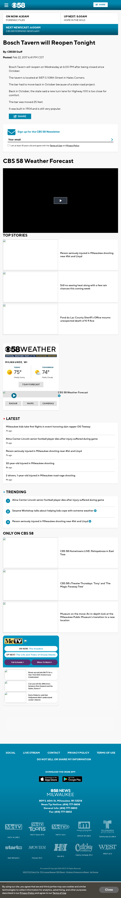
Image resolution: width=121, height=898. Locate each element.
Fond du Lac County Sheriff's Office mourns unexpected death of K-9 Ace (85, 319)
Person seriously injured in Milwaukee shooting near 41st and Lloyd (86, 255)
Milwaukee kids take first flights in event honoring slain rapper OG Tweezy (48, 426)
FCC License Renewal (48, 872)
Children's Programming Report (77, 872)
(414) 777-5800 (68, 808)
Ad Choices (94, 872)
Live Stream (31, 752)
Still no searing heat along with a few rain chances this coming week (83, 287)
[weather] (10, 372)
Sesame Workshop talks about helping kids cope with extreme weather (53, 510)
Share (102, 5)
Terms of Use (56, 145)
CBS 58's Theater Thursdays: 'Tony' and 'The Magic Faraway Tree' (85, 585)
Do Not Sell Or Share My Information (64, 759)
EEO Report (60, 872)
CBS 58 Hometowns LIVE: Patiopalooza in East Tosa (87, 553)
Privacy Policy (72, 145)
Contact (54, 752)
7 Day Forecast (31, 384)
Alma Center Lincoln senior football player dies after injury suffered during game (52, 439)
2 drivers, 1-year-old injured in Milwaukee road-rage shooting (40, 475)
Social (10, 752)
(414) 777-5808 (71, 804)
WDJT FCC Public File (31, 872)
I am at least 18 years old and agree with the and (44, 145)
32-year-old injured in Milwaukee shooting (30, 463)
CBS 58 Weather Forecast (73, 392)
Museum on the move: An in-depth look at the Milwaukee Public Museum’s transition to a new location (87, 617)
